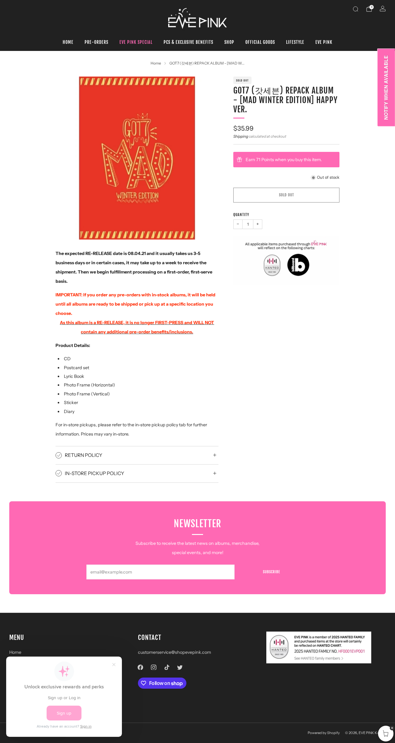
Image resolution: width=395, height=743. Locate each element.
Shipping (240, 136)
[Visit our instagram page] (153, 667)
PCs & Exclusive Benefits (188, 42)
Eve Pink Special (135, 42)
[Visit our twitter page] (180, 667)
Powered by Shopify (324, 733)
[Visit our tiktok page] (166, 667)
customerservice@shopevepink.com (174, 652)
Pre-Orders (96, 42)
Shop (229, 42)
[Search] (355, 9)
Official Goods (260, 42)
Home (68, 42)
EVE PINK (323, 42)
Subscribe (271, 572)
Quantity (241, 214)
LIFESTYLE (295, 42)
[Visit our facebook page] (140, 667)
